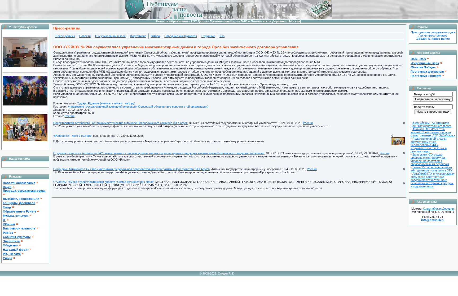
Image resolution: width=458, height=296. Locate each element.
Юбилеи (9, 224)
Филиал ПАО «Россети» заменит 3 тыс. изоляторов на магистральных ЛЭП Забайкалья (433, 132)
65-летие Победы (423, 67)
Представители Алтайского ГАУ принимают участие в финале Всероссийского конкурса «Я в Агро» (120, 123)
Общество (10, 245)
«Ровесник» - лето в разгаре (72, 135)
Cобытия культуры (16, 236)
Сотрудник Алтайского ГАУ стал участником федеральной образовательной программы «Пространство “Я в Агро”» (131, 169)
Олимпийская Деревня (438, 208)
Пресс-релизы (65, 36)
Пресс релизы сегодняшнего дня (433, 32)
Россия (69, 116)
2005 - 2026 (418, 58)
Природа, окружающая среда (24, 190)
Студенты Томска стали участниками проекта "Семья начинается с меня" (103, 181)
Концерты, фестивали (19, 203)
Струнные (208, 36)
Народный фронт (16, 249)
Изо (221, 36)
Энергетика (11, 241)
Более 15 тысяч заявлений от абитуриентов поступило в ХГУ (431, 169)
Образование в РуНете (19, 211)
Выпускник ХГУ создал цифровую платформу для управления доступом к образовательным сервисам (430, 159)
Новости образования (19, 182)
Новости (85, 36)
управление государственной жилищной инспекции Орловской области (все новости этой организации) (138, 106)
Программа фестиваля (427, 71)
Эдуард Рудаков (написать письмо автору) (106, 103)
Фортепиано (138, 36)
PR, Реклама (12, 253)
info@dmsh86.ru (432, 220)
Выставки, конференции (21, 198)
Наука (7, 187)
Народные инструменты (180, 36)
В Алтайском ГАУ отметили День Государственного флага (431, 124)
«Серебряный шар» (425, 63)
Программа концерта (426, 75)
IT (4, 220)
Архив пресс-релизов (433, 35)
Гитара (155, 36)
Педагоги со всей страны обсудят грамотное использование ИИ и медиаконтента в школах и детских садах (429, 145)
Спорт (7, 258)
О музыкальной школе (110, 36)
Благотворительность (19, 228)
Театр (7, 207)
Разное (8, 232)
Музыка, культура (15, 215)
